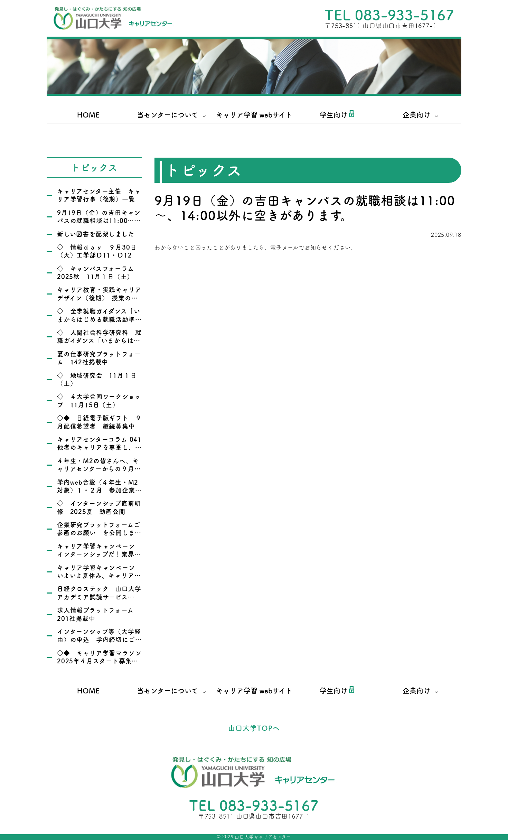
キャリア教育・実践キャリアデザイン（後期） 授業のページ (99, 298)
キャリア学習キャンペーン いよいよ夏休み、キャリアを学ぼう (99, 575)
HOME (88, 114)
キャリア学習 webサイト (254, 114)
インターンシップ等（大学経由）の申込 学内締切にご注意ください (99, 639)
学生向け (333, 114)
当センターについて (167, 114)
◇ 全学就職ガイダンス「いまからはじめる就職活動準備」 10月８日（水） (98, 319)
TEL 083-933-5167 (389, 15)
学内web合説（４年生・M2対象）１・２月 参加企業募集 (99, 490)
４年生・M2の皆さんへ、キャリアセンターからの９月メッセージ (99, 469)
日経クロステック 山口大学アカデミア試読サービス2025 (99, 597)
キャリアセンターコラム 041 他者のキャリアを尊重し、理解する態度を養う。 (102, 447)
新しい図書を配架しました (95, 234)
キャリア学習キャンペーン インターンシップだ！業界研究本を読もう (99, 554)
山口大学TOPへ (254, 728)
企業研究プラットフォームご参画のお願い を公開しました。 (99, 533)
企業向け (416, 114)
